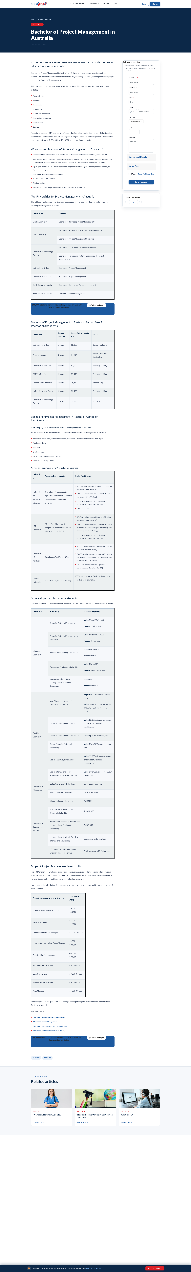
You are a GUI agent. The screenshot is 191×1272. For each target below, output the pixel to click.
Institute (48, 19)
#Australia (36, 1058)
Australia (39, 19)
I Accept (142, 174)
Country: (132, 117)
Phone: (131, 107)
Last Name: (133, 88)
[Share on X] (139, 202)
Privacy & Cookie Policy (93, 1268)
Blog (32, 19)
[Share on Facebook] (127, 202)
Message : (132, 137)
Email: (131, 98)
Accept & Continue (154, 1268)
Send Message (141, 182)
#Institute (47, 1058)
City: (131, 127)
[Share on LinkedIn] (133, 202)
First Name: (133, 78)
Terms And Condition (146, 174)
